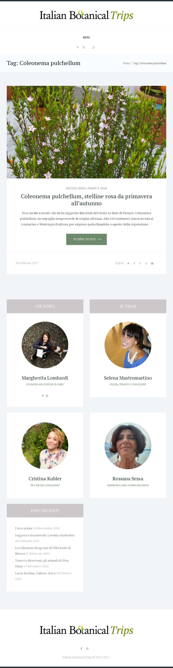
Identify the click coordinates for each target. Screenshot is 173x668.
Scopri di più (84, 239)
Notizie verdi (76, 188)
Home (126, 63)
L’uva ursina (23, 528)
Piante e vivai (97, 188)
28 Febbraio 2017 (27, 263)
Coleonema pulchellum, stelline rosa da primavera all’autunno (86, 199)
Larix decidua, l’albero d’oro (35, 573)
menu (86, 37)
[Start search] (93, 47)
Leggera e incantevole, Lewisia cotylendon (44, 535)
